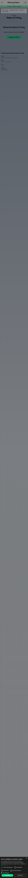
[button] (14, 873)
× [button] (26, 858)
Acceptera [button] (7, 875)
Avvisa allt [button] (20, 875)
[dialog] (14, 867)
